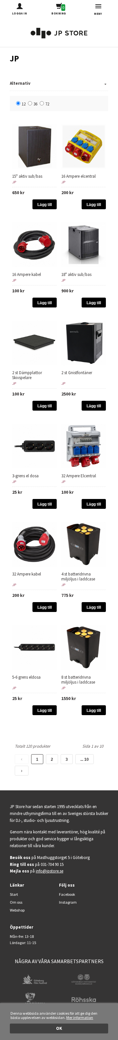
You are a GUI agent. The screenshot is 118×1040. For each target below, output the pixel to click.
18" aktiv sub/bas (76, 274)
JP (14, 182)
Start (14, 894)
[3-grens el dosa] (34, 445)
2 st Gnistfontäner (76, 372)
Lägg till (44, 204)
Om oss (16, 902)
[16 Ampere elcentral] (83, 146)
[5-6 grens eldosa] (34, 647)
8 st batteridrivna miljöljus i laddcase (78, 679)
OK (59, 1028)
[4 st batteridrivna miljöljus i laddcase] (83, 544)
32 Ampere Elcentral (78, 476)
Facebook (67, 894)
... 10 (84, 759)
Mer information (79, 1017)
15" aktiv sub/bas (27, 176)
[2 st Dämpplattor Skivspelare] (34, 342)
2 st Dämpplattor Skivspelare (27, 375)
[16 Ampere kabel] (34, 244)
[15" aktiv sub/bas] (34, 146)
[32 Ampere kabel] (34, 544)
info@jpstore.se (49, 871)
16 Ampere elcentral (78, 176)
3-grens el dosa (25, 476)
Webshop (17, 910)
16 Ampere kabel (26, 274)
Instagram (68, 902)
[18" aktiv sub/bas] (83, 244)
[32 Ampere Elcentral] (83, 445)
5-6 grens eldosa (26, 677)
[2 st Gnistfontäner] (83, 342)
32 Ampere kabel (26, 574)
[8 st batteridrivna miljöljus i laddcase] (83, 647)
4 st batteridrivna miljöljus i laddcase (78, 576)
